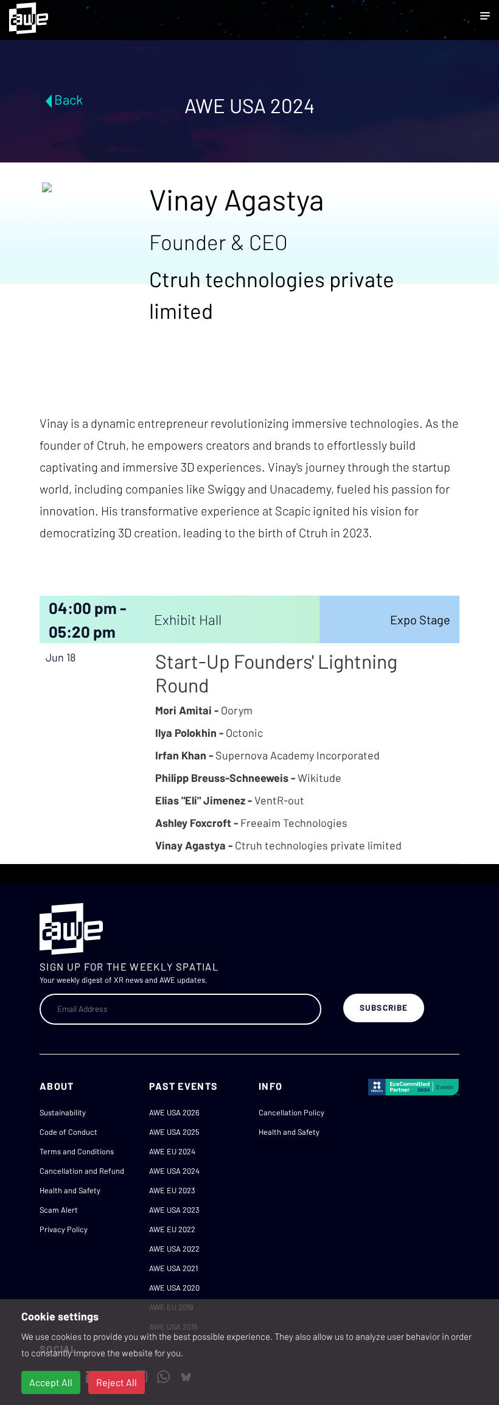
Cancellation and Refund (82, 1171)
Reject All (116, 1382)
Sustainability (63, 1112)
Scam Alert (59, 1210)
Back (68, 99)
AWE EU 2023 (172, 1190)
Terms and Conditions (77, 1151)
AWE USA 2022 (174, 1248)
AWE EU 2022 (172, 1229)
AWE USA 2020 (174, 1287)
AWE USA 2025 (174, 1132)
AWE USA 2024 (174, 1171)
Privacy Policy (64, 1229)
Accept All (50, 1382)
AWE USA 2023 (174, 1210)
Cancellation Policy (291, 1112)
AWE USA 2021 (173, 1268)
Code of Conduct (68, 1132)
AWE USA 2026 (174, 1112)
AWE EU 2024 (172, 1151)
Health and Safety (70, 1190)
